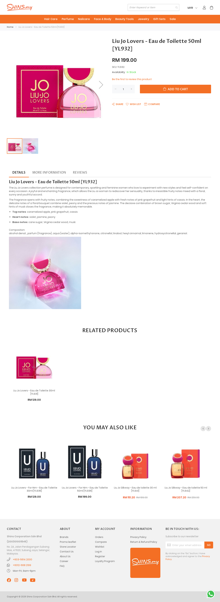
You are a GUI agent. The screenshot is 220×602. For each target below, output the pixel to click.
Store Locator (68, 546)
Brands (64, 537)
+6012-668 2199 (22, 565)
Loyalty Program (105, 561)
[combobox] (153, 7)
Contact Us (67, 551)
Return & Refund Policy (143, 542)
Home (10, 26)
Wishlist (99, 546)
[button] (101, 84)
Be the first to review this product (132, 79)
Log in (98, 551)
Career (64, 561)
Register (100, 556)
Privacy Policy (138, 537)
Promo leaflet (68, 542)
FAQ (62, 566)
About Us (65, 556)
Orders (99, 537)
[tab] (19, 172)
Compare (101, 542)
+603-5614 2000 (22, 559)
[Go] (208, 545)
